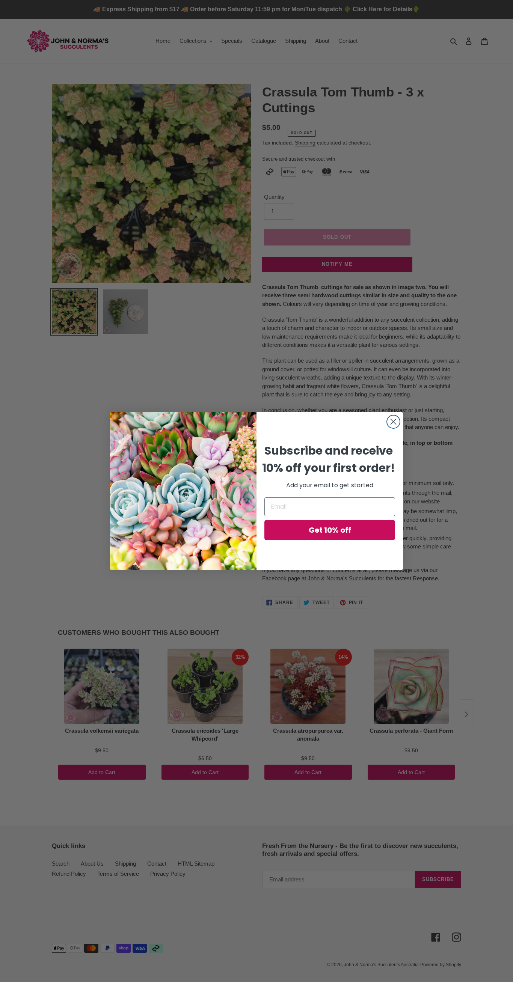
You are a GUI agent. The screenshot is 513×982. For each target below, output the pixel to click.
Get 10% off (330, 530)
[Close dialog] (393, 421)
